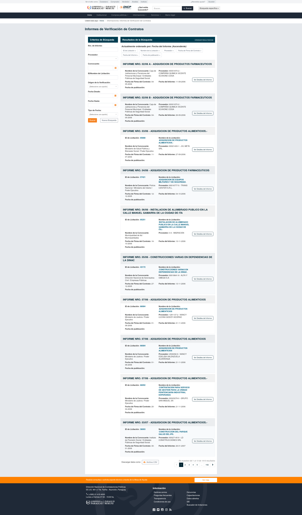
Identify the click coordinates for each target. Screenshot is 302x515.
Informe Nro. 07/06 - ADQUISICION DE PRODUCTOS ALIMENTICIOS (164, 299)
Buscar (188, 8)
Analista (135, 1)
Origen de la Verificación (99, 82)
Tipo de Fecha (94, 110)
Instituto (144, 1)
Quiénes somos (160, 492)
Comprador (115, 1)
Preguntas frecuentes (163, 495)
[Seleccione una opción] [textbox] (98, 86)
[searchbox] (99, 68)
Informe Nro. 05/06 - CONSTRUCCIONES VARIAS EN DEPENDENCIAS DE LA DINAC (167, 258)
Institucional (102, 15)
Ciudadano (104, 1)
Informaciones (139, 15)
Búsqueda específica (209, 8)
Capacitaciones (193, 495)
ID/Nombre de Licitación (98, 73)
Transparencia (160, 498)
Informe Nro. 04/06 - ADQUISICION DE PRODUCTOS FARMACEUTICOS (166, 170)
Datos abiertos (193, 498)
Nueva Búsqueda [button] (109, 120)
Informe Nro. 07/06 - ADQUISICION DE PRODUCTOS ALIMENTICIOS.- (165, 378)
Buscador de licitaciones (197, 504)
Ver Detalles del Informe (203, 79)
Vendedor (125, 1)
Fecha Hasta (93, 101)
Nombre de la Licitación (150, 50)
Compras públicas (119, 15)
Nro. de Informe (95, 45)
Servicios (155, 15)
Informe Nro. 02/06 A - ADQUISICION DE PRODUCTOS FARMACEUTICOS (167, 64)
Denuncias (191, 492)
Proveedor (92, 54)
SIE (188, 501)
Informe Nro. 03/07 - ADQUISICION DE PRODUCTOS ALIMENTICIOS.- (165, 422)
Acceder (211, 1)
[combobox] (103, 59)
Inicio (89, 15)
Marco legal (170, 15)
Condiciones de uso (162, 501)
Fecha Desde (94, 91)
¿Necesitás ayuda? (198, 1)
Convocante (93, 63)
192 (207, 464)
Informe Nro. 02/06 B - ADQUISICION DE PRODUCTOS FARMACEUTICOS (167, 97)
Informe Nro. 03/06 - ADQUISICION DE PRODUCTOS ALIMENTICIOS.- (165, 131)
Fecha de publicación (151, 55)
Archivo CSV (151, 462)
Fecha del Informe (130, 55)
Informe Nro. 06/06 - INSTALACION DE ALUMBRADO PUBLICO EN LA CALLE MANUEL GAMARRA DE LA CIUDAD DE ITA (165, 211)
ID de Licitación (129, 50)
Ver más (205, 480)
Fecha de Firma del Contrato (189, 50)
